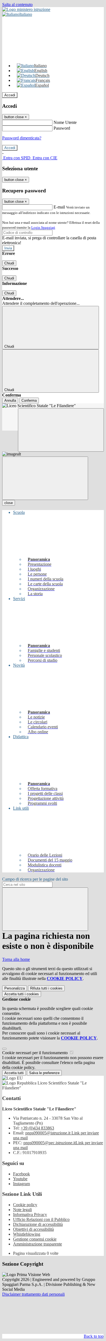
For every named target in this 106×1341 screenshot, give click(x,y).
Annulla (10, 400)
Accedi (9, 95)
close (8, 503)
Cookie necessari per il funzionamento (35, 1052)
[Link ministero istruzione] (26, 9)
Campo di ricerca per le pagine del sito (35, 879)
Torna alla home (16, 959)
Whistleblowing (26, 1234)
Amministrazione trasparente (37, 1244)
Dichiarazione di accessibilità (38, 1224)
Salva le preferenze (44, 1073)
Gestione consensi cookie (35, 1239)
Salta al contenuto (17, 4)
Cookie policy (25, 1204)
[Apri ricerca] (61, 430)
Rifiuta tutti (46, 988)
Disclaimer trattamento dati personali (33, 1294)
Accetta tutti (21, 994)
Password (62, 128)
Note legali (22, 1209)
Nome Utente (65, 122)
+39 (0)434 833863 (37, 1128)
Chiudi (9, 263)
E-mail (59, 207)
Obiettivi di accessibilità (33, 1229)
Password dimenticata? (21, 138)
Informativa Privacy (30, 1214)
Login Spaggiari (43, 227)
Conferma (29, 400)
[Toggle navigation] (45, 478)
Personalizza (14, 988)
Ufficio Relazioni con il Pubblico (41, 1219)
